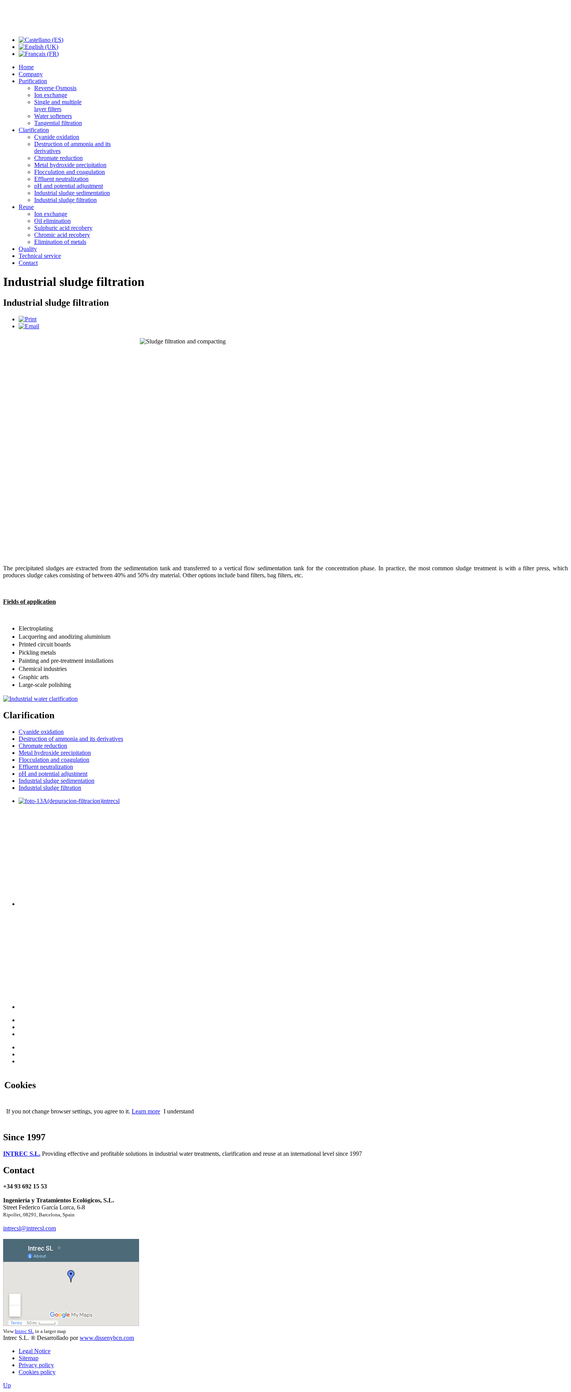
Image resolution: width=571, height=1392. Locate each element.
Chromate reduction (58, 158)
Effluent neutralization (61, 179)
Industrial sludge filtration (65, 200)
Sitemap (28, 1358)
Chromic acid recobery (62, 235)
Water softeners (53, 116)
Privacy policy (36, 1365)
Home (26, 67)
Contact (28, 263)
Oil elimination (52, 221)
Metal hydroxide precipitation (70, 165)
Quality (28, 249)
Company (31, 74)
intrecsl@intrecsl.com (29, 1228)
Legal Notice (34, 1351)
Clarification (34, 130)
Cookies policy (37, 1372)
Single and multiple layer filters (58, 105)
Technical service (40, 256)
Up (7, 1385)
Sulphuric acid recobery (63, 228)
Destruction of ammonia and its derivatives (71, 738)
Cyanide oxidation (56, 137)
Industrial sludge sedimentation (72, 193)
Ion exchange (50, 95)
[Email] (29, 326)
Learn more (146, 1111)
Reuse (26, 207)
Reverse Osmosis (55, 88)
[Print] (28, 319)
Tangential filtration (58, 123)
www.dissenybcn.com (107, 1338)
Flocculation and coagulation (69, 172)
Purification (33, 81)
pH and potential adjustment (68, 186)
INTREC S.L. (21, 1153)
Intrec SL (24, 1331)
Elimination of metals (60, 242)
